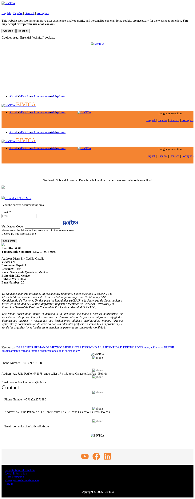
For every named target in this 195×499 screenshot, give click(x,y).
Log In (9, 483)
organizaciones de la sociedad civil (60, 350)
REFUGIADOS (133, 347)
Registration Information (20, 470)
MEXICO (56, 347)
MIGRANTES (72, 347)
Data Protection (14, 476)
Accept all (8, 30)
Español (17, 13)
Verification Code (13, 226)
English (6, 13)
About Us (15, 96)
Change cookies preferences (22, 480)
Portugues (43, 13)
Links (62, 96)
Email (6, 212)
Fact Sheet (27, 96)
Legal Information (16, 473)
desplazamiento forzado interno (20, 350)
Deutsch (29, 13)
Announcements (43, 96)
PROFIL (169, 347)
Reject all (23, 30)
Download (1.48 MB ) (18, 198)
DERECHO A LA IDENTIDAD (102, 347)
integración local (153, 347)
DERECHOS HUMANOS (33, 347)
